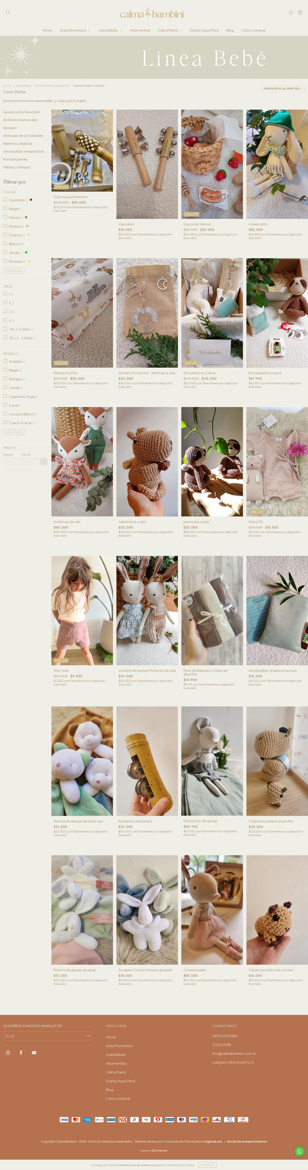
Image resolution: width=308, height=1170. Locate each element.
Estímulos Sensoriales (20, 120)
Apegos (9, 127)
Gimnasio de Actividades (23, 135)
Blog (230, 30)
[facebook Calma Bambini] (21, 1052)
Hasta (26, 454)
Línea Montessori (73, 30)
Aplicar (43, 461)
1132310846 (221, 1044)
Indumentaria (140, 30)
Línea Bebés (108, 30)
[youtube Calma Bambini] (34, 1052)
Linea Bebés (22, 85)
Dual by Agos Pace (204, 30)
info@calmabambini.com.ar (234, 1053)
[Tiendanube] (154, 1151)
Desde (8, 454)
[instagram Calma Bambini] (8, 1052)
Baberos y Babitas (17, 143)
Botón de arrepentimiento (247, 1141)
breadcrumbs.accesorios (52, 85)
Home (47, 30)
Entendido (207, 1165)
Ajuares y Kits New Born (21, 112)
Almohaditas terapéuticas (23, 151)
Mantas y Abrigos (16, 167)
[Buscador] (8, 12)
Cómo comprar (253, 30)
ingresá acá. (214, 1141)
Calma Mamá (168, 30)
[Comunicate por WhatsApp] (299, 1151)
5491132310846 (224, 1036)
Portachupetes (15, 159)
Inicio (7, 85)
